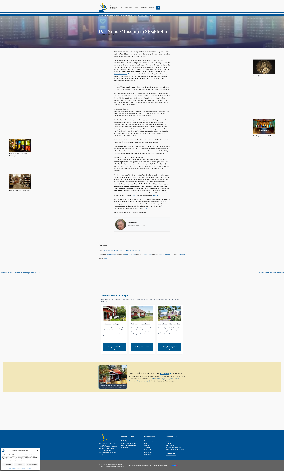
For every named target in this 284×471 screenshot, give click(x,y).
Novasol (164, 373)
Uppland (106, 258)
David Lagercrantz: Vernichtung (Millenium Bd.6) (24, 273)
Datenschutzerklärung (21, 468)
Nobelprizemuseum (120, 74)
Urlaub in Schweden (111, 254)
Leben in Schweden (164, 254)
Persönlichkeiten (125, 250)
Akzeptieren (8, 464)
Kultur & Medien (147, 254)
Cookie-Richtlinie (12, 468)
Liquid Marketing (110, 466)
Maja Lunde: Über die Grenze (274, 273)
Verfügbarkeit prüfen (114, 347)
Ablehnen (19, 464)
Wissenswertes (137, 250)
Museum (116, 250)
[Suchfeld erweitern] (158, 8)
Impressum (29, 468)
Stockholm (181, 254)
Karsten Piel (102, 34)
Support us (171, 453)
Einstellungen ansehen (31, 464)
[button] (37, 450)
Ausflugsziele (108, 250)
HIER (133, 195)
